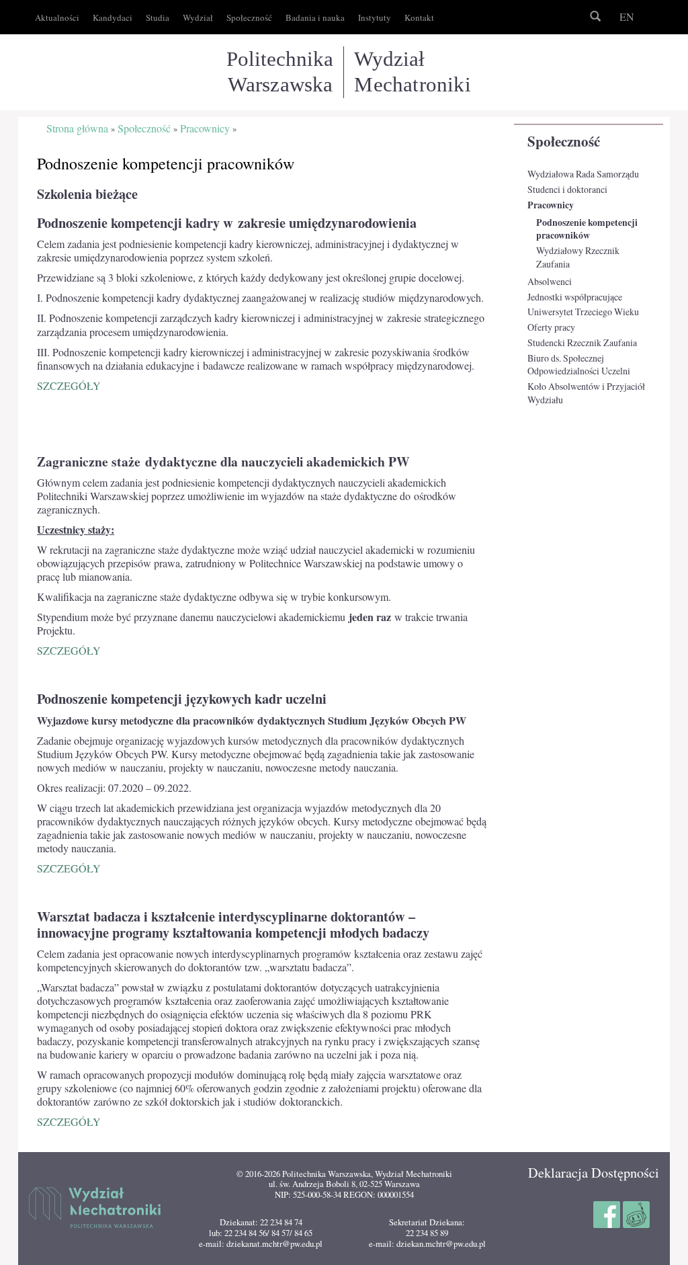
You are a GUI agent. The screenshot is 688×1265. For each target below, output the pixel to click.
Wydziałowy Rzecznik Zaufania (577, 257)
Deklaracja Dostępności (593, 1173)
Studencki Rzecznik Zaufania (582, 342)
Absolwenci (549, 281)
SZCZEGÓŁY (69, 385)
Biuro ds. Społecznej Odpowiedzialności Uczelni (578, 365)
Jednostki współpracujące (574, 296)
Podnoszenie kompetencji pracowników (587, 229)
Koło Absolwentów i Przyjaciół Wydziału (586, 393)
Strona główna (77, 129)
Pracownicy (550, 205)
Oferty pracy (551, 327)
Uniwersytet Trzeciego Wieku (583, 311)
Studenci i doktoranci (567, 189)
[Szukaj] (595, 17)
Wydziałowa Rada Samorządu (583, 173)
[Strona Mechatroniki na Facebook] (608, 1212)
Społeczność (563, 141)
